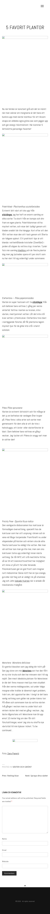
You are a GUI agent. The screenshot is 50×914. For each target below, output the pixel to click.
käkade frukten (22, 580)
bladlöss (22, 250)
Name (4, 839)
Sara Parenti (13, 753)
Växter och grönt (22, 767)
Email (4, 850)
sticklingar (7, 214)
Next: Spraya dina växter (36, 775)
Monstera (26, 670)
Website (5, 861)
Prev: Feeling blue (10, 775)
